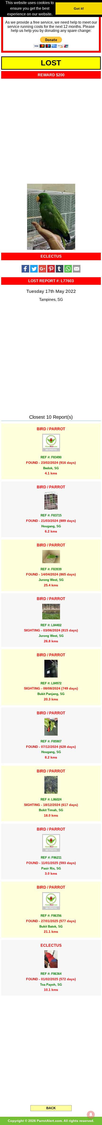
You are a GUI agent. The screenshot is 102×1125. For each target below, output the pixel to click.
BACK (51, 1108)
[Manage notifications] (91, 1114)
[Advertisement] (51, 130)
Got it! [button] (79, 8)
